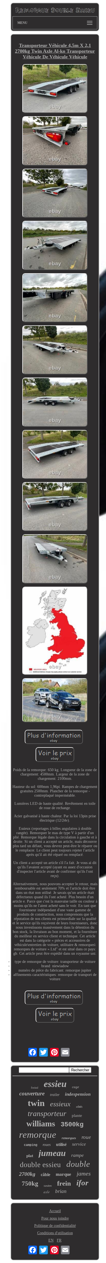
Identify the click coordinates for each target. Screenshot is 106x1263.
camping (30, 1145)
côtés (79, 1106)
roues (47, 1145)
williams (40, 1123)
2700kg (27, 1174)
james (84, 1173)
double (78, 1164)
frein (64, 1183)
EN (51, 1240)
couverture (32, 1093)
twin (36, 1103)
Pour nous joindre (55, 1218)
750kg (30, 1183)
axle (46, 1191)
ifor (82, 1182)
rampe (77, 1155)
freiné (34, 1087)
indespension (78, 1094)
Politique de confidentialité (55, 1226)
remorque (37, 1134)
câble (45, 1174)
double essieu (40, 1165)
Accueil (55, 1211)
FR (59, 1240)
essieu (55, 1084)
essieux (60, 1104)
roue (86, 1137)
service (79, 1144)
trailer (55, 1095)
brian (61, 1191)
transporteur (47, 1113)
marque (63, 1174)
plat (29, 1156)
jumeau (52, 1153)
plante (77, 1115)
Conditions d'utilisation (55, 1233)
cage (75, 1087)
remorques (69, 1138)
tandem (48, 1185)
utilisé (61, 1144)
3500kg (72, 1124)
